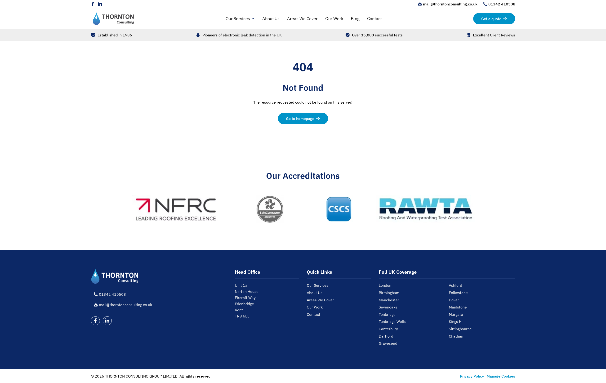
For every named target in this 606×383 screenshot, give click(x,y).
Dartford (386, 336)
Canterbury (388, 328)
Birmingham (389, 292)
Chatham (456, 336)
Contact (374, 18)
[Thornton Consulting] (113, 18)
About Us (271, 18)
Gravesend (388, 343)
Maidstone (458, 307)
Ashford (455, 285)
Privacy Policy (472, 376)
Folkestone (458, 292)
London (385, 285)
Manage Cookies (501, 376)
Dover (454, 300)
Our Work (334, 18)
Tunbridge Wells (392, 321)
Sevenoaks (388, 307)
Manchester (389, 300)
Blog (355, 18)
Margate (456, 314)
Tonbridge (387, 314)
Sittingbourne (460, 328)
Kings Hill (456, 321)
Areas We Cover (302, 18)
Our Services (238, 18)
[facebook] (93, 4)
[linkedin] (100, 4)
